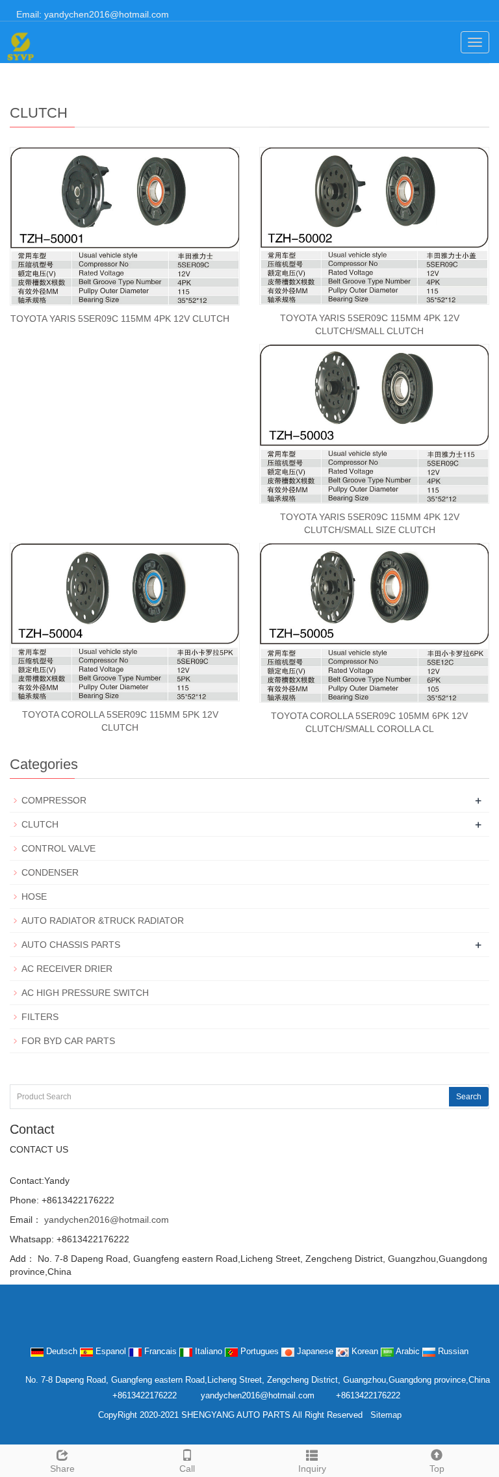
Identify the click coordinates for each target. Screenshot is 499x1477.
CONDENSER (50, 872)
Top (436, 1468)
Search (468, 1096)
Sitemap (386, 1415)
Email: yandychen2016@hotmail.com (91, 14)
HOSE (34, 896)
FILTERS (39, 1017)
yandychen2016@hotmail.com (105, 1219)
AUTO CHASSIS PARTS (70, 944)
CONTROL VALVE (58, 848)
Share (62, 1468)
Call (187, 1468)
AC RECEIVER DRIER (66, 968)
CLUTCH (39, 824)
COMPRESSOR (53, 800)
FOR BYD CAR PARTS (68, 1041)
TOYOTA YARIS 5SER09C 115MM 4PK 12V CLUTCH (119, 318)
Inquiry (312, 1468)
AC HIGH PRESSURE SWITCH (85, 992)
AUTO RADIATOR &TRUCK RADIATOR (102, 920)
